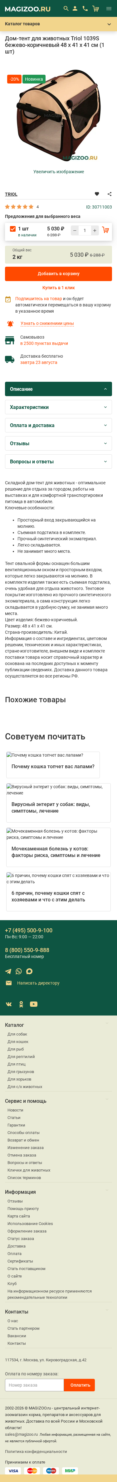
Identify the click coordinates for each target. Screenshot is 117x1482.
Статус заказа (20, 1238)
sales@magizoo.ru (21, 1434)
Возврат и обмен (23, 1140)
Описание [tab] (21, 389)
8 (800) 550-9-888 (27, 950)
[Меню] (109, 8)
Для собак (17, 1034)
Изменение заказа (25, 1147)
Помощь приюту (23, 1208)
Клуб (12, 1283)
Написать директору (38, 982)
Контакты (16, 1343)
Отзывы (15, 1201)
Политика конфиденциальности (36, 1451)
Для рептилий (21, 1056)
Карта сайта (18, 1216)
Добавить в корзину (59, 273)
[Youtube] (33, 1004)
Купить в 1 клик (58, 287)
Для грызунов (20, 1071)
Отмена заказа (21, 1155)
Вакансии (16, 1335)
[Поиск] (66, 8)
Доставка (16, 1246)
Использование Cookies (30, 1223)
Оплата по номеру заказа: (31, 1373)
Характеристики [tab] (29, 407)
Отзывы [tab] (19, 443)
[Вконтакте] (8, 1004)
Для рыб (15, 1049)
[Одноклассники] (21, 1004)
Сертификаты (20, 1261)
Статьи (14, 1117)
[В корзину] (105, 229)
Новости (15, 1110)
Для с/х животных (24, 1086)
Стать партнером (23, 1328)
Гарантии (16, 1125)
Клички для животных (28, 1170)
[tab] (58, 389)
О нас (12, 1320)
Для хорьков (19, 1079)
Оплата (14, 1253)
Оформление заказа (26, 1231)
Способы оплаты (23, 1132)
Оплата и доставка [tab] (32, 425)
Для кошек (17, 1041)
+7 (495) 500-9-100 (28, 930)
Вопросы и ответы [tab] (32, 462)
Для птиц (16, 1064)
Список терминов (24, 1177)
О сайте (14, 1276)
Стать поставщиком (26, 1268)
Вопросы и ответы (24, 1162)
